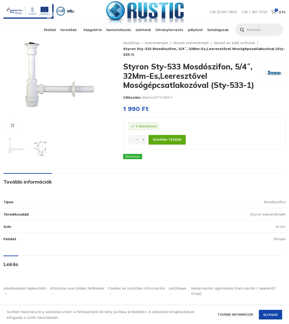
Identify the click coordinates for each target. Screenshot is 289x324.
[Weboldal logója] (144, 11)
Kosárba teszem (167, 139)
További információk (235, 314)
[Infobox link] (40, 12)
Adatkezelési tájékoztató (24, 288)
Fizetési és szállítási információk (136, 288)
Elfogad (270, 314)
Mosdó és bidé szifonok (234, 43)
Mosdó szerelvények (191, 43)
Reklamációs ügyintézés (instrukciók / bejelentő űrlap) (233, 290)
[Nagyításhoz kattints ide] (12, 125)
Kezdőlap (131, 43)
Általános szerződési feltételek (77, 288)
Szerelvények (156, 43)
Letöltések (177, 288)
